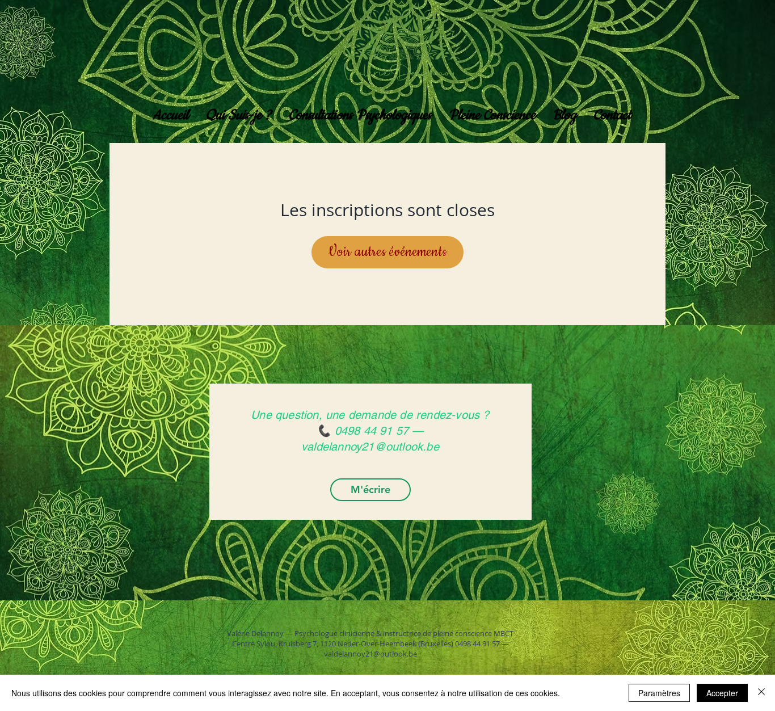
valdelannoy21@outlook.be (370, 654)
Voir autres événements (387, 252)
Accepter (722, 693)
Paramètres (659, 693)
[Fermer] (761, 693)
